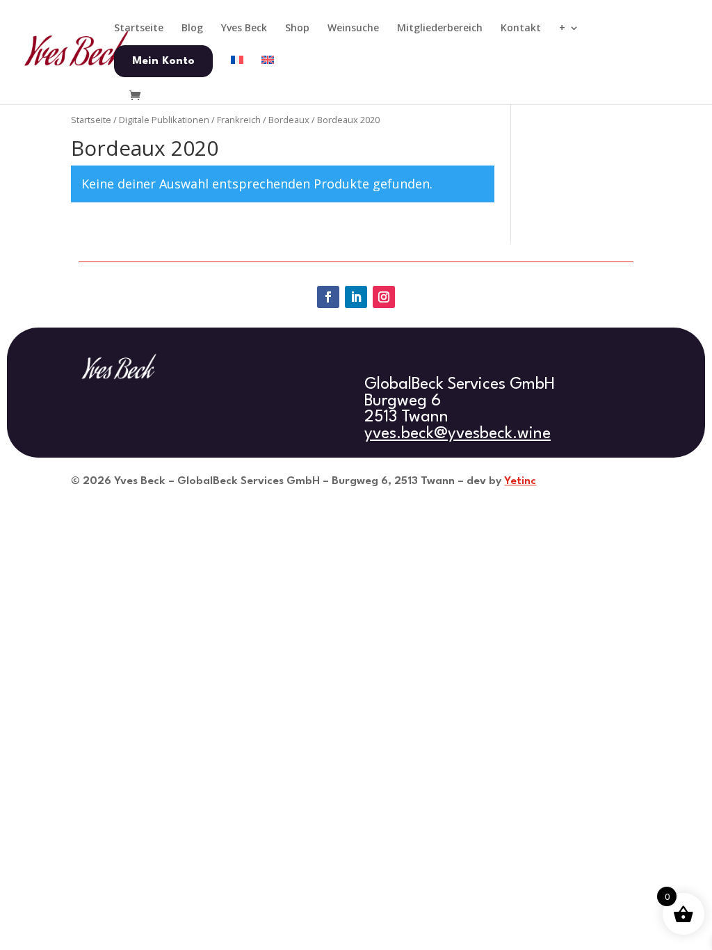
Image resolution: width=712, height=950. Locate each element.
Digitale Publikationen (164, 119)
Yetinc (520, 481)
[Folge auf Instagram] (384, 297)
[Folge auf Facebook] (328, 297)
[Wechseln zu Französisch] (237, 72)
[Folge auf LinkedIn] (356, 297)
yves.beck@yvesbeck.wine (457, 434)
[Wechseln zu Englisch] (267, 72)
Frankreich (239, 119)
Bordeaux (288, 119)
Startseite (91, 119)
